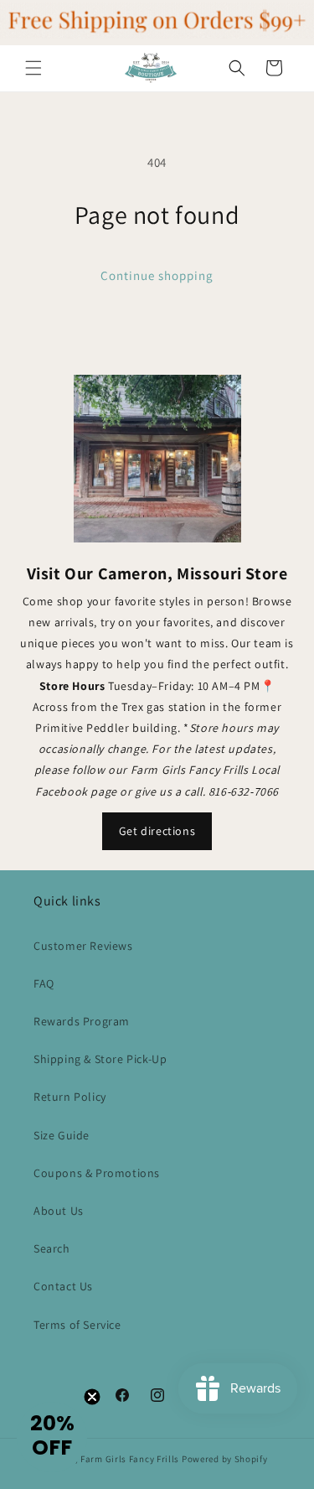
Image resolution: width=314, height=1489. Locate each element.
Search (51, 1248)
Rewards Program (81, 1021)
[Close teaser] (92, 1396)
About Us (58, 1210)
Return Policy (69, 1096)
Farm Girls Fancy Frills (129, 1459)
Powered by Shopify (225, 1459)
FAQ (43, 983)
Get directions (157, 830)
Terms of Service (77, 1324)
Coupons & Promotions (96, 1172)
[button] (33, 67)
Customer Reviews (83, 945)
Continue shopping (157, 275)
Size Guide (61, 1135)
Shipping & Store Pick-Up (100, 1058)
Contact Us (63, 1286)
